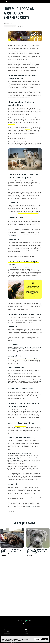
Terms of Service (7, 633)
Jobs (4, 629)
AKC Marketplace (12, 235)
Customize (37, 639)
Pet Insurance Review (15, 458)
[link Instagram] (23, 624)
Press (26, 629)
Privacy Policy (6, 631)
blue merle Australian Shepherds (20, 196)
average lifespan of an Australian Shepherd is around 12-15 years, (24, 358)
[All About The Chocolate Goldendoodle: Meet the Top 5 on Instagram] (12, 538)
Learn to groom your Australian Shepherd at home (24, 460)
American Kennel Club (16, 226)
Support (26, 633)
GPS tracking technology (34, 270)
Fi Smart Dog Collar (32, 506)
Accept (45, 639)
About (26, 635)
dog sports (24, 375)
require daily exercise (13, 373)
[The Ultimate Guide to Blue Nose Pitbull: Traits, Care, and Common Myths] (38, 538)
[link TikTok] (27, 624)
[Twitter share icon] (19, 26)
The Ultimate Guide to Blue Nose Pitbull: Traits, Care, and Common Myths (37, 551)
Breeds (5, 26)
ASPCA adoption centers (20, 425)
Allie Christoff (3, 555)
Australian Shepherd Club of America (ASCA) (28, 212)
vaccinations (27, 128)
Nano (5, 635)
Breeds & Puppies (12, 26)
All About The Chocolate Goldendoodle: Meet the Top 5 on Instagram (11, 551)
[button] (10, 290)
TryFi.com (22, 308)
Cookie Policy (27, 631)
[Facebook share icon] (21, 26)
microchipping (11, 123)
